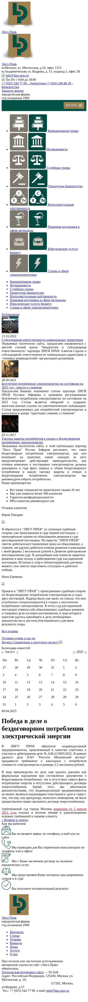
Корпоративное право (63, 131)
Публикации (10, 314)
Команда (16, 943)
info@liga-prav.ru (17, 75)
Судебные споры (58, 167)
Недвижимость (57, 149)
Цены (14, 947)
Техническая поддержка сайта (23, 972)
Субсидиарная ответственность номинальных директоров (42, 340)
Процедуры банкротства (65, 186)
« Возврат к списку (15, 820)
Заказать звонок (13, 90)
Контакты (17, 932)
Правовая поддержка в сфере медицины (38, 300)
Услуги (15, 950)
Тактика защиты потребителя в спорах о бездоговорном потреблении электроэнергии (41, 440)
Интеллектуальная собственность (33, 296)
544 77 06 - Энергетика (24, 83)
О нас (14, 954)
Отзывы (15, 939)
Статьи (15, 935)
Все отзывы (10, 631)
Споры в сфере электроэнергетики (34, 307)
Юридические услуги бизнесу (31, 304)
